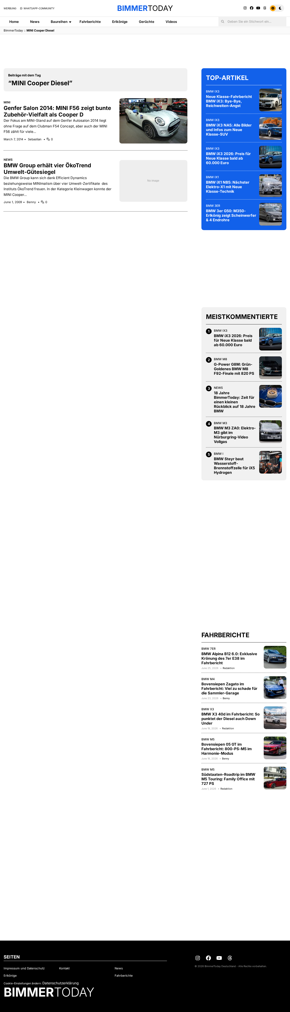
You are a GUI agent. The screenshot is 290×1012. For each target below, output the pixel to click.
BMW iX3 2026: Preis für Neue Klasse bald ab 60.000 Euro (228, 158)
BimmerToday (13, 30)
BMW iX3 (212, 91)
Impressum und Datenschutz (24, 968)
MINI (7, 102)
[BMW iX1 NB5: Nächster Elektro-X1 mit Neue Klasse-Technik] (270, 185)
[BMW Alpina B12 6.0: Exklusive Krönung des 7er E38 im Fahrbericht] (275, 657)
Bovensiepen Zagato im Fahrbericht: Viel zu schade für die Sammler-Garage (229, 688)
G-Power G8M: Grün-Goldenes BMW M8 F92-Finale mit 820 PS (234, 369)
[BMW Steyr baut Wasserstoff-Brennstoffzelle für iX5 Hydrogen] (270, 462)
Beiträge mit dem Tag (24, 75)
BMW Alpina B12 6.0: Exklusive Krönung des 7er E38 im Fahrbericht (229, 658)
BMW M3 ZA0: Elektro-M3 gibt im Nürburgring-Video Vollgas (235, 435)
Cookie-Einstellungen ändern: (22, 983)
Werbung (10, 8)
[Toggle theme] (276, 8)
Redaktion (228, 668)
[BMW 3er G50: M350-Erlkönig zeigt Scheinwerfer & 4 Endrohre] (270, 214)
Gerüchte (146, 21)
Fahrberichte (90, 21)
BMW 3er (213, 205)
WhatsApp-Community (38, 8)
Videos (171, 21)
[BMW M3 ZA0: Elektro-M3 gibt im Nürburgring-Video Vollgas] (270, 431)
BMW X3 (207, 709)
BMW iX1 (212, 177)
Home (14, 21)
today (145, 8)
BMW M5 (208, 739)
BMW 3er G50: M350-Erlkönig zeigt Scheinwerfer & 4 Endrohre (231, 215)
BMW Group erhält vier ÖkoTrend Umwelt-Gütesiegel (47, 168)
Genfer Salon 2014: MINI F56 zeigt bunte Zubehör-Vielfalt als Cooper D (57, 111)
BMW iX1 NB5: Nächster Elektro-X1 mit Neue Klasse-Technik (227, 187)
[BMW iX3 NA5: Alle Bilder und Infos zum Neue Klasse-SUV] (270, 128)
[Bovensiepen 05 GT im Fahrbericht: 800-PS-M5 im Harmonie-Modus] (275, 748)
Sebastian (35, 139)
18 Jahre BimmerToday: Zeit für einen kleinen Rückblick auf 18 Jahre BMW (234, 402)
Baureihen (59, 21)
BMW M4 (208, 679)
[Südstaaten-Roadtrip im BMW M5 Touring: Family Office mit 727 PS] (275, 778)
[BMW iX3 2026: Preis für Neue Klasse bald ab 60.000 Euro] (270, 157)
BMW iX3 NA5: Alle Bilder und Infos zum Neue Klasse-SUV (229, 129)
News (34, 21)
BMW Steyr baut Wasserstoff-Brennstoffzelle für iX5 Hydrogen (234, 466)
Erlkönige (120, 21)
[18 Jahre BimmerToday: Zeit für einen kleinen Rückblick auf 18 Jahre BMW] (270, 396)
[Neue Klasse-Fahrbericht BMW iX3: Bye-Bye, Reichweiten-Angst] (270, 100)
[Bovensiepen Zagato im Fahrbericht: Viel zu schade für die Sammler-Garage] (275, 687)
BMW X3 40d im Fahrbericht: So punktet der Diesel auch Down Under (230, 718)
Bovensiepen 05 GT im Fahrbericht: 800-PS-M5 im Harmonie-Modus (226, 749)
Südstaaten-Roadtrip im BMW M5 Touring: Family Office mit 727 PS (228, 779)
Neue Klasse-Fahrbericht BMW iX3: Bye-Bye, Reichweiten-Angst (229, 101)
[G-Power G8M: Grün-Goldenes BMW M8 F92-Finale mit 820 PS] (270, 367)
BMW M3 (220, 423)
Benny (32, 202)
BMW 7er (208, 648)
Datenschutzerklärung (60, 983)
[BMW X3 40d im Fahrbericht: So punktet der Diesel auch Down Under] (275, 717)
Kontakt (64, 968)
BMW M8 (220, 359)
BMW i (218, 453)
